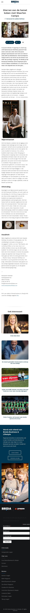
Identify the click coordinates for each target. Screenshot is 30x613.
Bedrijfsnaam (6, 531)
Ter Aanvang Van (7, 536)
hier (18, 295)
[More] (23, 42)
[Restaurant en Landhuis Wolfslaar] (6, 19)
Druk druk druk (15, 336)
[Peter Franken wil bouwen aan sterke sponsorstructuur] (15, 405)
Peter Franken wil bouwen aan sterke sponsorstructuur (15, 417)
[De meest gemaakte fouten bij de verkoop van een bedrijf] (15, 350)
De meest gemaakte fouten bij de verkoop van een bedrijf (15, 362)
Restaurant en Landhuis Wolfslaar (15, 18)
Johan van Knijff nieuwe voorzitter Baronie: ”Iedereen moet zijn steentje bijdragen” (15, 390)
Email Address (7, 526)
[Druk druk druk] (15, 323)
